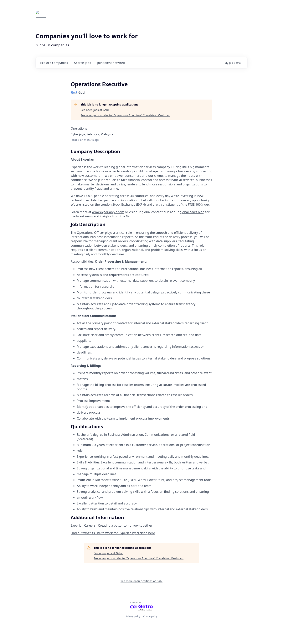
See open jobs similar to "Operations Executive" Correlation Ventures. (125, 115)
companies (54, 63)
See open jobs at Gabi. (95, 110)
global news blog (192, 212)
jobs (82, 63)
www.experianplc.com (108, 212)
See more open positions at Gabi (141, 581)
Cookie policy (150, 616)
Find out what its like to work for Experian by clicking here (113, 533)
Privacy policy (133, 616)
